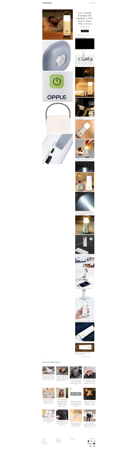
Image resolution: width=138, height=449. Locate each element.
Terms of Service (59, 440)
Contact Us (44, 438)
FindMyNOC (58, 441)
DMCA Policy (44, 443)
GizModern (94, 438)
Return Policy (44, 441)
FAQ (43, 440)
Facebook (72, 438)
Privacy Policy (58, 438)
